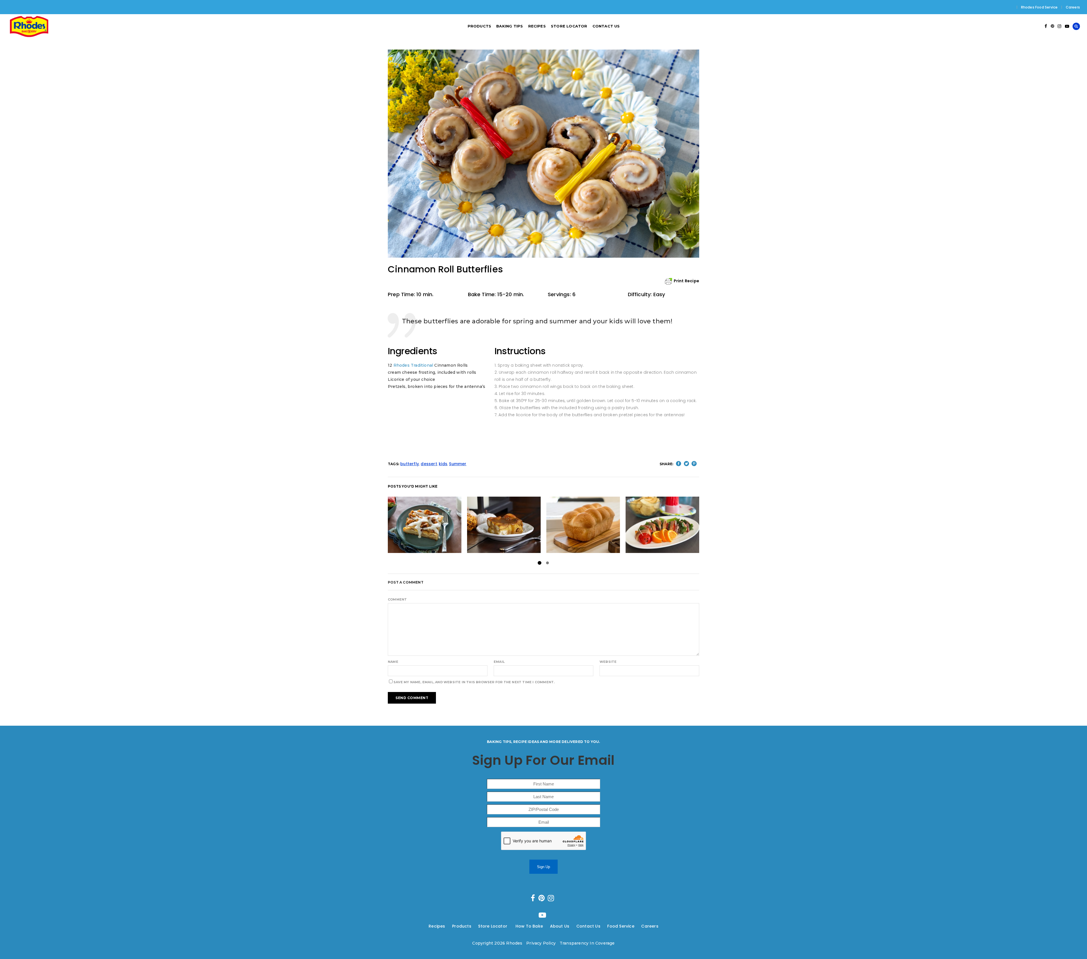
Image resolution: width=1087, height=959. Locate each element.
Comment (397, 599)
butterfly (409, 464)
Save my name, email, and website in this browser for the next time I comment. (474, 682)
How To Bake (529, 926)
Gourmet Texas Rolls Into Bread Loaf (583, 525)
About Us (560, 926)
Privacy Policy (541, 943)
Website (608, 662)
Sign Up (543, 867)
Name (393, 662)
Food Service (620, 926)
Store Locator (493, 926)
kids (443, 464)
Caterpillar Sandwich (662, 525)
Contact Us (588, 926)
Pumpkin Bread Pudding (504, 524)
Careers (1073, 7)
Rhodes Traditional (413, 365)
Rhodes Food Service (1039, 7)
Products (461, 926)
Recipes (437, 926)
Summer (457, 464)
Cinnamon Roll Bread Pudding (424, 524)
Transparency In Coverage (587, 943)
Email (499, 662)
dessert (429, 464)
